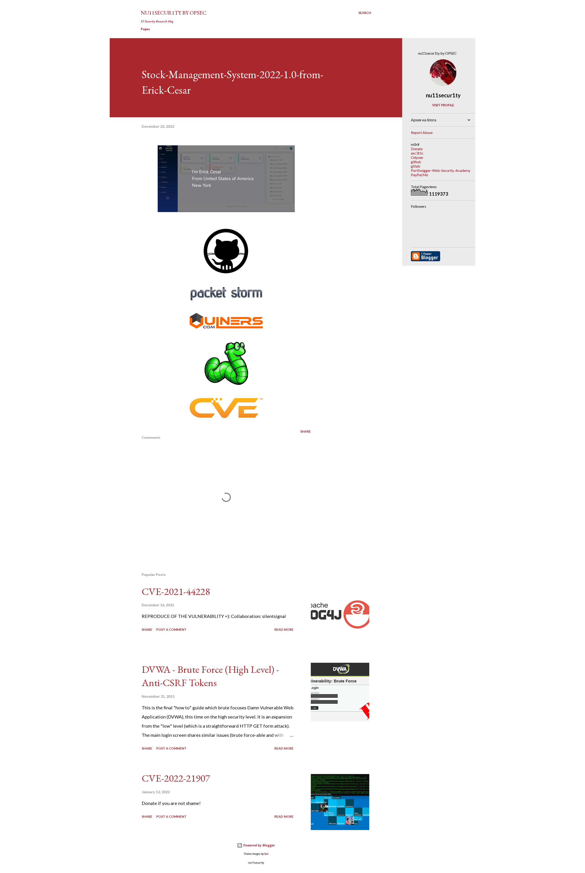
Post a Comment (171, 629)
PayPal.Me (419, 175)
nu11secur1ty (443, 95)
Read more (283, 629)
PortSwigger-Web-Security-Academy (440, 170)
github (416, 162)
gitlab (415, 166)
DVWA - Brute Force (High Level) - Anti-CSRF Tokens (210, 676)
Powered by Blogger (258, 845)
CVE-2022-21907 (176, 778)
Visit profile (443, 105)
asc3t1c (417, 153)
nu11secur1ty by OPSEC (173, 12)
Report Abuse (422, 132)
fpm (266, 853)
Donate (417, 148)
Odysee (417, 157)
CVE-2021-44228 (176, 591)
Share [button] (305, 431)
